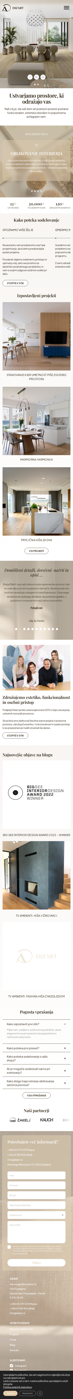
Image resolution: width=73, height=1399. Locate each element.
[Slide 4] (28, 629)
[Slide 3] (24, 629)
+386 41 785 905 (16, 1154)
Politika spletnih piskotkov (17, 1387)
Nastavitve (27, 1393)
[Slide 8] (45, 629)
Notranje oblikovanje (21, 1328)
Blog (12, 1344)
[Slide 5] (32, 629)
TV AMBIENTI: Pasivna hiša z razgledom (36, 996)
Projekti (14, 1334)
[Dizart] (13, 7)
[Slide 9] (49, 629)
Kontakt (14, 1350)
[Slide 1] (16, 629)
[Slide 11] (57, 629)
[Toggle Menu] (66, 7)
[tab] (35, 84)
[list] (36, 602)
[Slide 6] (36, 629)
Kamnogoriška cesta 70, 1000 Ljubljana (29, 1164)
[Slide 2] (20, 629)
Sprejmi (10, 1393)
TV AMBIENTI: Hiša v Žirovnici (36, 915)
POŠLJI (36, 1262)
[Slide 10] (53, 629)
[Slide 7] (41, 629)
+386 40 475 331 (16, 1149)
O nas (13, 1339)
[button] (37, 608)
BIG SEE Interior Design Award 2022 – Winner (36, 835)
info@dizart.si (15, 1159)
